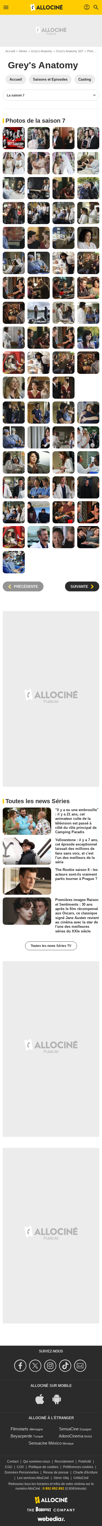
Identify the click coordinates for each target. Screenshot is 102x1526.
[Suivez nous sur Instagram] (51, 1366)
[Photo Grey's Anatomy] (14, 138)
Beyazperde (21, 1436)
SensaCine (69, 1429)
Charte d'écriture (85, 1472)
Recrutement (64, 1461)
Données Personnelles (22, 1472)
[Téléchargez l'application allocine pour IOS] (43, 1398)
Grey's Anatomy (41, 51)
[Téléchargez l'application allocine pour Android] (59, 1398)
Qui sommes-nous (36, 1461)
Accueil (10, 51)
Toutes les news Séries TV (51, 946)
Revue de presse (56, 1472)
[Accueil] (46, 7)
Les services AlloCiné (33, 1478)
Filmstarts (19, 1429)
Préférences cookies (78, 1467)
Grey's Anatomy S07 (69, 51)
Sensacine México (45, 1443)
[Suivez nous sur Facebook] (21, 1366)
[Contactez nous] (81, 1366)
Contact (12, 1461)
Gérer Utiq (61, 1478)
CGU (8, 1467)
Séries (23, 51)
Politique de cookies (43, 1467)
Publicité (84, 1461)
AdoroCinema (71, 1436)
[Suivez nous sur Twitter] (36, 1366)
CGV (20, 1467)
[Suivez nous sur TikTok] (66, 1366)
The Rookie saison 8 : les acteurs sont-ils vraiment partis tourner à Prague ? (76, 874)
